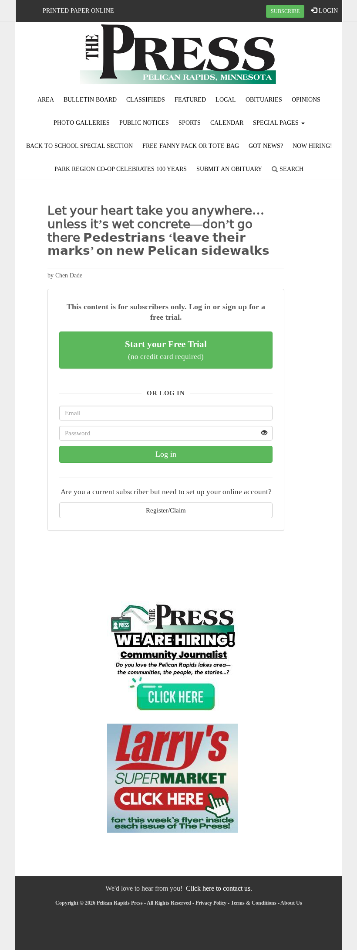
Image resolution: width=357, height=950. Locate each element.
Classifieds (145, 99)
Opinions (306, 99)
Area (45, 99)
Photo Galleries (82, 123)
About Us (291, 903)
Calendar (226, 123)
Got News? (266, 146)
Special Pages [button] (276, 123)
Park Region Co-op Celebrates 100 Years (120, 169)
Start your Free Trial (166, 350)
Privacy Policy (210, 903)
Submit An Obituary (229, 169)
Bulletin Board (90, 99)
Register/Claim (166, 510)
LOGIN (327, 10)
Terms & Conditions (253, 903)
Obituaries (264, 99)
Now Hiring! (312, 146)
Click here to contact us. (219, 888)
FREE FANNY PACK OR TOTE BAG (190, 146)
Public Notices (144, 123)
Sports (189, 123)
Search (290, 169)
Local (226, 99)
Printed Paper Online (78, 10)
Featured (190, 99)
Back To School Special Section (79, 146)
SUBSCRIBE (285, 11)
